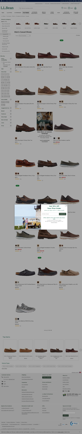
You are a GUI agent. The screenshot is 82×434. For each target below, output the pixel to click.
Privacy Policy (54, 222)
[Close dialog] (66, 205)
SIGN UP (62, 214)
